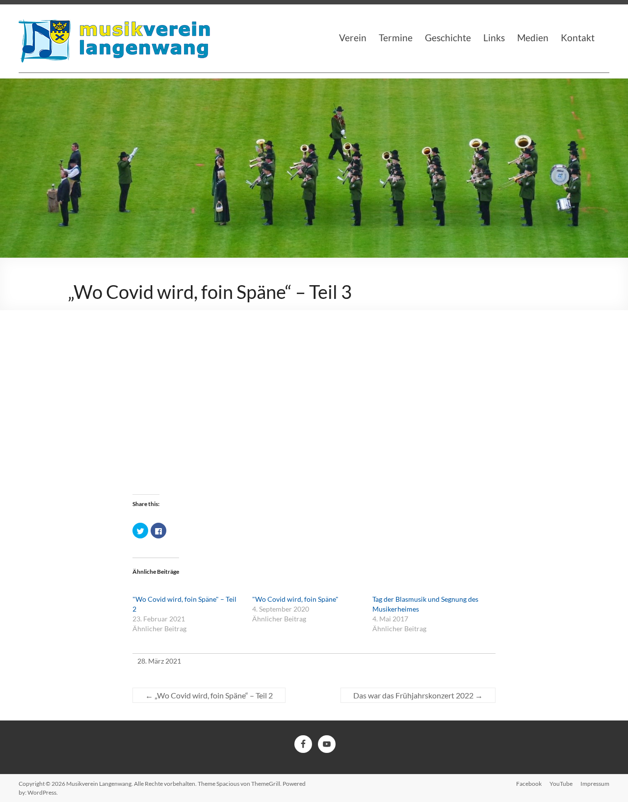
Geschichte (448, 37)
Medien (533, 37)
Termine (396, 37)
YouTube (561, 783)
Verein (352, 37)
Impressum (594, 783)
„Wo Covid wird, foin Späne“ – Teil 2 (209, 695)
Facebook (529, 783)
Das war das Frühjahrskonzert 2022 (418, 695)
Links (494, 37)
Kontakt (578, 37)
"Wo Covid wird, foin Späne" (295, 599)
